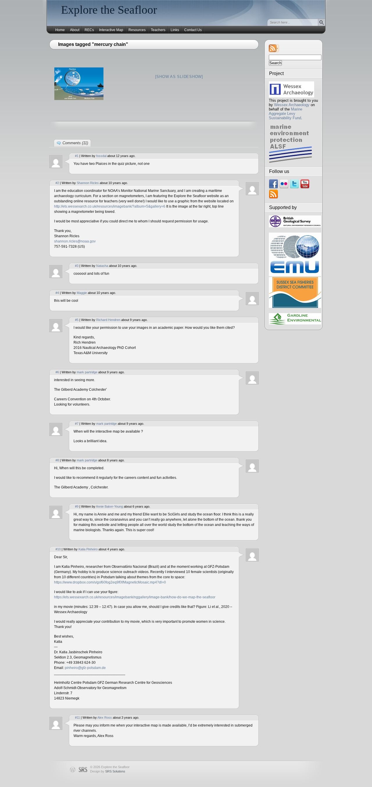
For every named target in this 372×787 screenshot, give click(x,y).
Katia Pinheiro (88, 549)
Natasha (102, 265)
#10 (58, 549)
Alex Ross (104, 717)
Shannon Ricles (88, 183)
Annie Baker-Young (109, 506)
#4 (57, 293)
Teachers (158, 30)
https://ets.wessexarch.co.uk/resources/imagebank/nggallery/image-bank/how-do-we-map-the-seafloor (134, 597)
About (74, 30)
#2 (57, 183)
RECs (89, 30)
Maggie (82, 293)
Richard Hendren (108, 320)
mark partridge (87, 372)
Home (60, 30)
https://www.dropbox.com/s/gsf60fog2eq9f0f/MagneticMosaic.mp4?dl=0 (110, 582)
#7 (76, 423)
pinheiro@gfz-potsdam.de (85, 668)
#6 (57, 372)
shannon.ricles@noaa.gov (75, 241)
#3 (76, 265)
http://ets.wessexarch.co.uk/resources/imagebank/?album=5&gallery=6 (109, 206)
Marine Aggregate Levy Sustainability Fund (285, 113)
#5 (76, 320)
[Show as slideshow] (179, 76)
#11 (77, 717)
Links (175, 30)
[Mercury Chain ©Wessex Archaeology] (78, 83)
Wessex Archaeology (292, 105)
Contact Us (193, 30)
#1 (76, 156)
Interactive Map (111, 30)
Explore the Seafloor (109, 9)
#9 (76, 506)
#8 (57, 460)
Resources (137, 30)
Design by (107, 771)
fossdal (101, 156)
